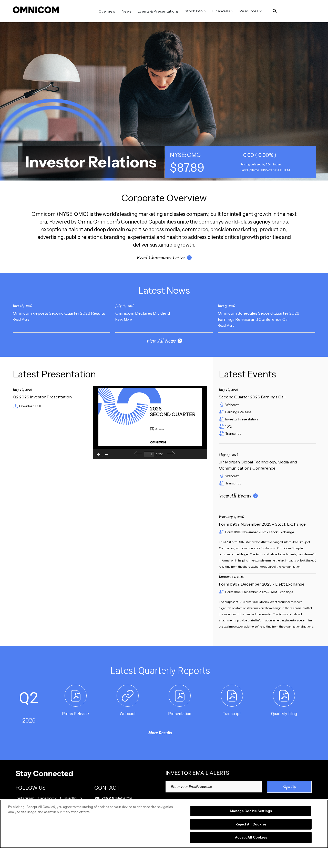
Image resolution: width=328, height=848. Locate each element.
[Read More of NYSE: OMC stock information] (240, 162)
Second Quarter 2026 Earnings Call (252, 396)
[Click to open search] (274, 11)
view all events (235, 495)
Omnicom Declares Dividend (142, 313)
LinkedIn (68, 798)
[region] (164, 823)
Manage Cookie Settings (251, 811)
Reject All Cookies (250, 824)
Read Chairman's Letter (161, 257)
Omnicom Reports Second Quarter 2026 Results (59, 313)
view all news (161, 341)
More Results (160, 732)
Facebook (47, 798)
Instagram (24, 798)
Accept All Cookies (251, 837)
